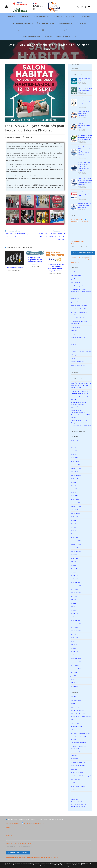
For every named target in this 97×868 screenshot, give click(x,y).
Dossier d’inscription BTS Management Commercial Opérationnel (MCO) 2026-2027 (84, 166)
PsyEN (73, 358)
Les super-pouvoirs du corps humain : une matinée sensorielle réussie (35, 260)
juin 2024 (74, 520)
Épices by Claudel (76, 302)
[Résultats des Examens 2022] (74, 81)
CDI (72, 295)
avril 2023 (74, 568)
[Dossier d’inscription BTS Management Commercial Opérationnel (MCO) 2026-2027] (74, 168)
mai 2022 (74, 603)
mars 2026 (74, 454)
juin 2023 (74, 561)
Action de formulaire (77, 219)
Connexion (74, 799)
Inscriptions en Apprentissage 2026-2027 (84, 194)
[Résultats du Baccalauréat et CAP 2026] (74, 127)
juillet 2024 (74, 517)
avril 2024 (74, 527)
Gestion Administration (78, 318)
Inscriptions (75, 334)
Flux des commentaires (78, 804)
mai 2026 (74, 447)
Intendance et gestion (78, 337)
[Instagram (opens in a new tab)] (86, 7)
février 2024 (74, 534)
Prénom (73, 234)
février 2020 (74, 686)
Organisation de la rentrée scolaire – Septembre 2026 (83, 113)
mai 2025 (74, 485)
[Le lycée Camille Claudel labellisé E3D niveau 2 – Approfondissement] (74, 138)
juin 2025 (74, 482)
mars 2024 (74, 530)
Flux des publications (78, 802)
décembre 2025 (76, 465)
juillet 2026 (74, 440)
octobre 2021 (75, 627)
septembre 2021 (76, 631)
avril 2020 (74, 682)
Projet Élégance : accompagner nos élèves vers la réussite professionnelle (81, 385)
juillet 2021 (74, 638)
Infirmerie (74, 330)
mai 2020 (74, 679)
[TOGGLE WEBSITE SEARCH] (75, 36)
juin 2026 (74, 444)
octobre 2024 (75, 510)
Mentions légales (66, 866)
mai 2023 (74, 565)
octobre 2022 (75, 589)
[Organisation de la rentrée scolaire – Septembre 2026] (74, 115)
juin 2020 (74, 676)
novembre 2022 (76, 586)
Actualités (28, 137)
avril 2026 (74, 451)
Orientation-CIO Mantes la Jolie (81, 351)
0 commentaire (82, 83)
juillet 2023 (74, 558)
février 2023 (74, 575)
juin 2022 (74, 599)
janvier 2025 (75, 499)
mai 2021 (74, 641)
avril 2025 (74, 489)
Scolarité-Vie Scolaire (78, 362)
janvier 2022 (75, 617)
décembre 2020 (76, 658)
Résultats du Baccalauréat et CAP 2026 (84, 125)
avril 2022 (74, 606)
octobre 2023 (75, 548)
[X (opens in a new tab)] (78, 7)
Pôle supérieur (75, 355)
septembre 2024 (76, 513)
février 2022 (74, 613)
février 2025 (74, 496)
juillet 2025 (74, 478)
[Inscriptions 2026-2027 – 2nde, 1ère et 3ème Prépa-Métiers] (74, 207)
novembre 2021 (76, 624)
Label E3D (74, 344)
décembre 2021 (76, 620)
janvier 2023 (75, 579)
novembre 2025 (76, 468)
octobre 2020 (75, 665)
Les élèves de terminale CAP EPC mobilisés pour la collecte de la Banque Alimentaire (55, 267)
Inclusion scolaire (76, 327)
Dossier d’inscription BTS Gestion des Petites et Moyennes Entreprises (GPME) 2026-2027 (85, 151)
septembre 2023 (76, 551)
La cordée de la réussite (78, 341)
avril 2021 (74, 644)
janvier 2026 (75, 461)
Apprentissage (75, 282)
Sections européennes (78, 365)
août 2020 (74, 672)
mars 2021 (74, 648)
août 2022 (74, 596)
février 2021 (74, 651)
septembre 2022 (76, 593)
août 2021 (74, 634)
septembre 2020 (76, 669)
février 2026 (74, 458)
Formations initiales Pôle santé (81, 309)
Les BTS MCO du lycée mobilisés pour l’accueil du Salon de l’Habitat (59, 54)
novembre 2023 (76, 544)
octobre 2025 (75, 471)
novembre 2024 (76, 506)
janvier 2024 (75, 537)
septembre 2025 (76, 475)
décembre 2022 (76, 582)
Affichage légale (76, 275)
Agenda (73, 279)
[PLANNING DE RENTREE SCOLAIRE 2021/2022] (74, 90)
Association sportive (77, 286)
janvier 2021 (75, 655)
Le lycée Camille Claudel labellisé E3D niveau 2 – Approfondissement (85, 137)
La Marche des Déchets (14, 268)
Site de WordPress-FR (78, 806)
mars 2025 (74, 492)
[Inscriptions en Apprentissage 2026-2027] (74, 195)
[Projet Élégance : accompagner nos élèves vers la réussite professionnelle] (74, 102)
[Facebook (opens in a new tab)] (82, 7)
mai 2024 (74, 523)
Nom (72, 226)
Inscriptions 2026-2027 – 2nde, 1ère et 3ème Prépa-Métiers (84, 205)
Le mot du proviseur (77, 348)
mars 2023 (74, 572)
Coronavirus (75, 298)
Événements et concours (79, 305)
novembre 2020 (76, 662)
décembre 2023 (76, 541)
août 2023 (74, 555)
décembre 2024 (76, 503)
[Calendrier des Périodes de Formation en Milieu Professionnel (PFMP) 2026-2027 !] (74, 182)
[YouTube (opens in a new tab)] (89, 7)
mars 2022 (74, 610)
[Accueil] (20, 54)
